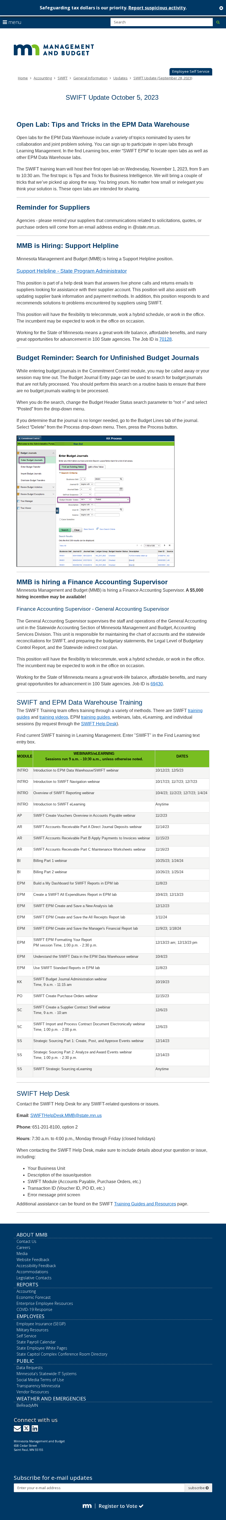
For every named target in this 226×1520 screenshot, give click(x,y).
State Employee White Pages (42, 1348)
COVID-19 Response (34, 1309)
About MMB (32, 1234)
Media (22, 1253)
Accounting (43, 77)
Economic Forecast (34, 1297)
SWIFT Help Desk (99, 723)
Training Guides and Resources (145, 1204)
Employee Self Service (190, 71)
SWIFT (63, 77)
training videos (53, 717)
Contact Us (26, 1241)
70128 (165, 339)
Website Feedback (33, 1259)
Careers (23, 1247)
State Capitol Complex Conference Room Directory (62, 1354)
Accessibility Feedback (36, 1265)
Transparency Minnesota (38, 1385)
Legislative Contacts (34, 1277)
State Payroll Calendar (36, 1342)
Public (25, 1360)
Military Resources (33, 1329)
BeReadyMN (27, 1405)
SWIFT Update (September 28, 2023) (162, 77)
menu (14, 22)
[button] (191, 72)
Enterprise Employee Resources (45, 1303)
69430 (156, 683)
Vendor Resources (33, 1391)
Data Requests (30, 1367)
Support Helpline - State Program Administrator (72, 271)
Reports (27, 1284)
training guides (95, 717)
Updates (120, 77)
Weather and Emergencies (51, 1398)
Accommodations (32, 1271)
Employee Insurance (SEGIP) (41, 1323)
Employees (30, 1316)
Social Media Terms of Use (40, 1379)
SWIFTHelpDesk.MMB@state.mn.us (66, 1115)
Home (23, 77)
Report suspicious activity (156, 8)
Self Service (26, 1335)
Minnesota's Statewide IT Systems (47, 1373)
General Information (90, 77)
